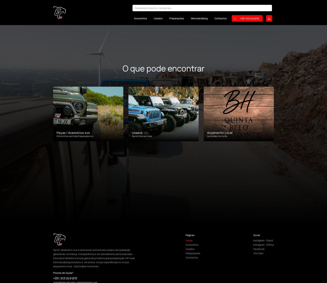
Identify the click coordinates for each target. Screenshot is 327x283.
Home (189, 240)
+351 (65, 278)
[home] (59, 12)
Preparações (176, 18)
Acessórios (140, 18)
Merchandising (199, 18)
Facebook (258, 249)
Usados (158, 18)
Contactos (220, 18)
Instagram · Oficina (263, 244)
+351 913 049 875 (249, 18)
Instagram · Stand (263, 240)
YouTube (258, 253)
